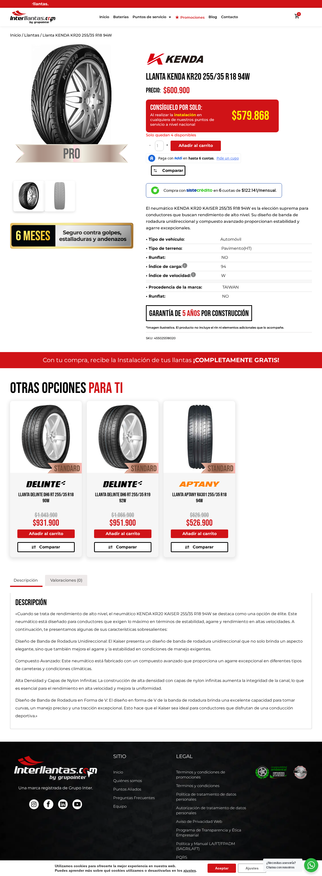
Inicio (104, 17)
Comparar (172, 170)
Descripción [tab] (26, 580)
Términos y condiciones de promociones (200, 774)
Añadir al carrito (196, 145)
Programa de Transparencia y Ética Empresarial (208, 832)
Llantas (31, 35)
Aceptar (221, 868)
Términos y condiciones (197, 785)
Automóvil (230, 239)
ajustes (189, 870)
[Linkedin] (63, 804)
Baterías (121, 17)
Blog (213, 17)
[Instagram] (34, 804)
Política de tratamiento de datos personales (206, 797)
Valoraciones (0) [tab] (66, 580)
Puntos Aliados (127, 789)
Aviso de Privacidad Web (199, 821)
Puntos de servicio (149, 17)
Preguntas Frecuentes (134, 797)
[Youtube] (77, 804)
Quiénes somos (127, 780)
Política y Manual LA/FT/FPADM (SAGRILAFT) (205, 846)
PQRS (181, 857)
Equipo (120, 806)
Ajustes (252, 868)
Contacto (229, 17)
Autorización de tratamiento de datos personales (211, 810)
